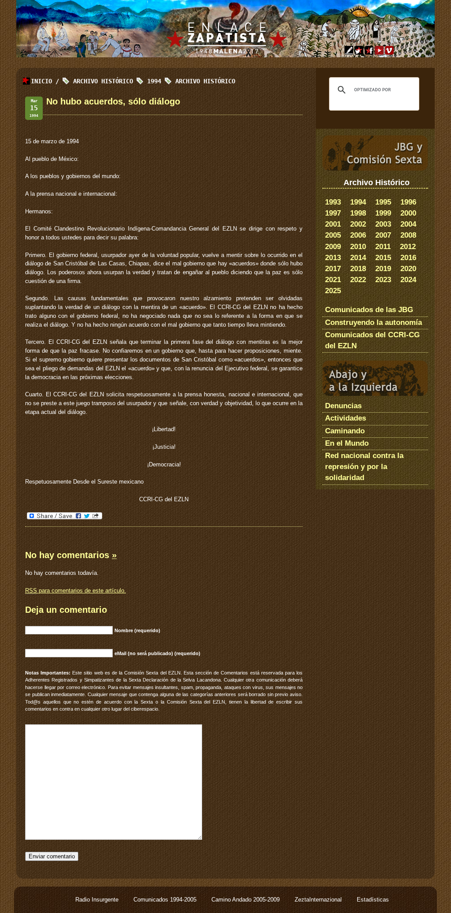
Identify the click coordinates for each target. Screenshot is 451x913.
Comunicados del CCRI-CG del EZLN (372, 340)
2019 (383, 269)
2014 (358, 257)
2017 (333, 269)
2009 (333, 246)
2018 (358, 269)
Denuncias (343, 406)
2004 (408, 224)
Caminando (345, 431)
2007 (383, 235)
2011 (383, 246)
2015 (383, 257)
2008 (408, 235)
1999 (383, 213)
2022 (358, 280)
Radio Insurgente (97, 899)
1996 (408, 202)
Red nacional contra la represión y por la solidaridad (364, 466)
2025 (333, 291)
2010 (358, 246)
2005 (333, 235)
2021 (333, 280)
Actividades (345, 418)
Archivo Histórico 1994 (117, 81)
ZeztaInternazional (319, 899)
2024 (408, 280)
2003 (383, 224)
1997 (333, 213)
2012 (408, 246)
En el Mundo (347, 443)
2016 (408, 257)
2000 (408, 213)
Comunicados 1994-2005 (165, 899)
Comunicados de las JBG (369, 310)
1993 (333, 202)
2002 (358, 224)
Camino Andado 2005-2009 (246, 899)
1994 (358, 202)
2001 (333, 224)
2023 (383, 280)
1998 (358, 213)
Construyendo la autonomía (373, 322)
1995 (383, 202)
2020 (408, 269)
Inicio (41, 81)
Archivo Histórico (205, 81)
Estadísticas (373, 899)
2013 (333, 257)
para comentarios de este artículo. (75, 590)
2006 (358, 235)
